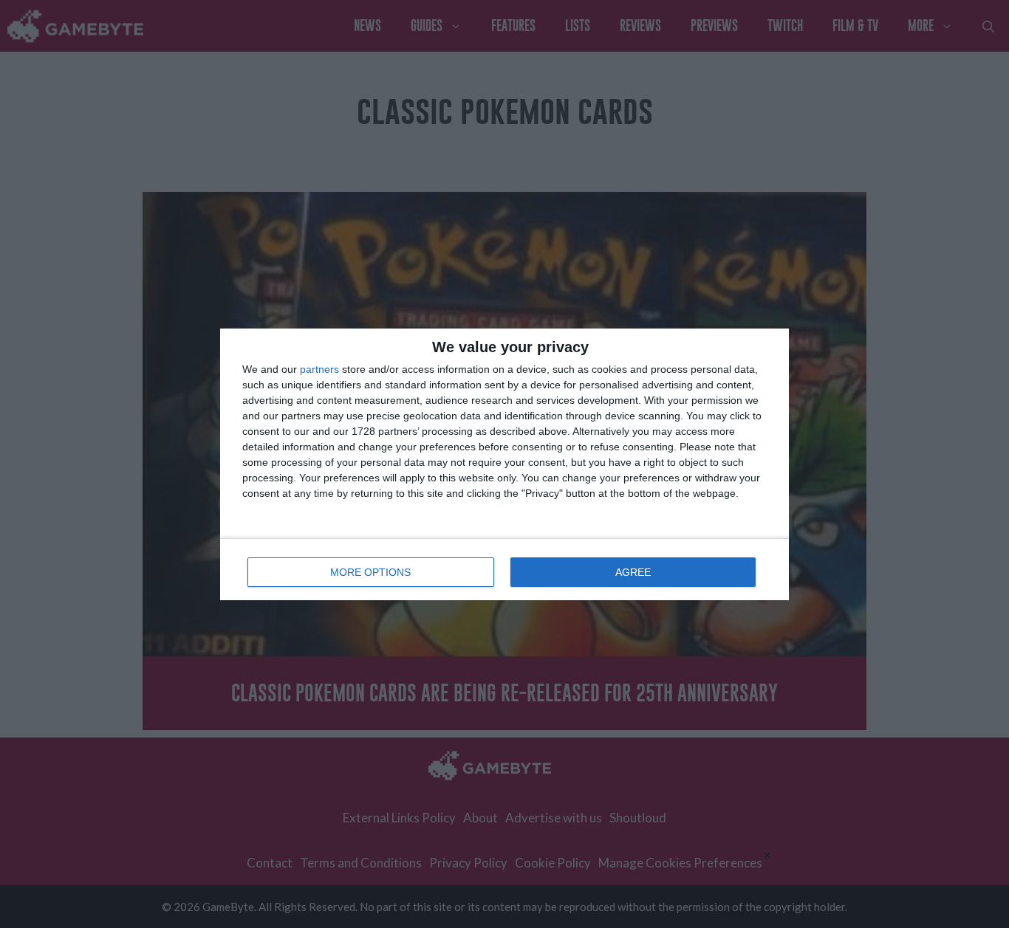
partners (319, 369)
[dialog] (504, 464)
